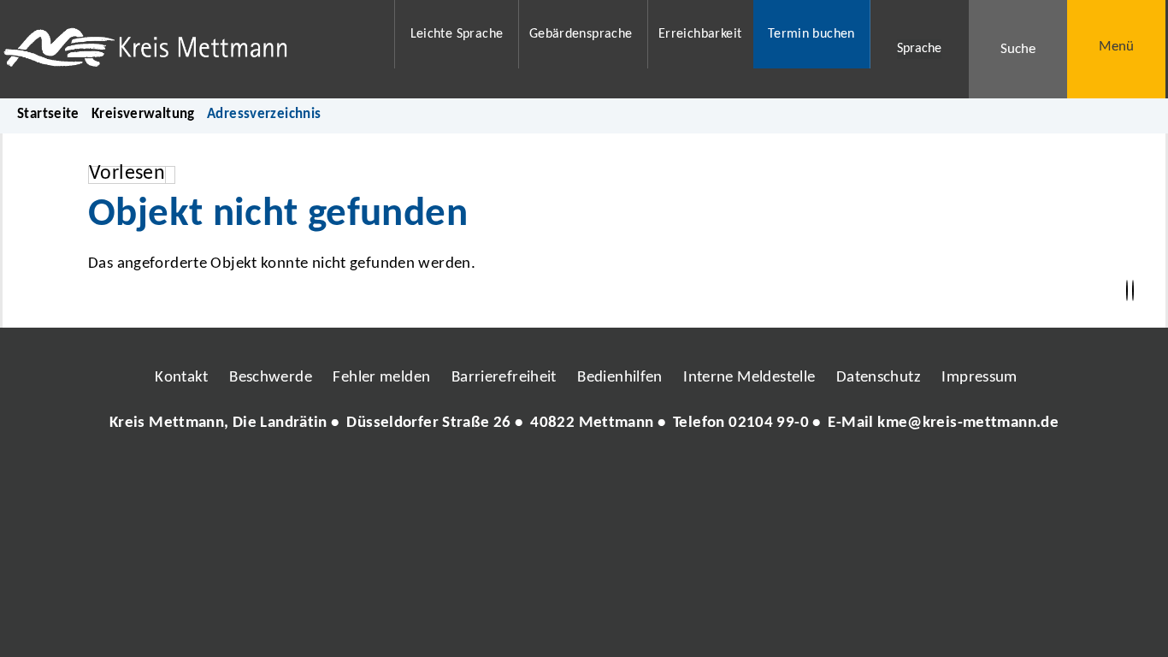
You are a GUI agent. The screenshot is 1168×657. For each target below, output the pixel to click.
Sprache (919, 49)
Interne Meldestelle (749, 378)
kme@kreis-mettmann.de (968, 423)
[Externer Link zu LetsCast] (698, 475)
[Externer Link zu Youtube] (621, 475)
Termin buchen (811, 34)
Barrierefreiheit (504, 378)
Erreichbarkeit (699, 34)
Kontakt (182, 378)
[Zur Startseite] (188, 49)
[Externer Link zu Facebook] (467, 475)
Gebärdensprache (581, 34)
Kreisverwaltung (143, 114)
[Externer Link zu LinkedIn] (582, 475)
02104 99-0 (769, 423)
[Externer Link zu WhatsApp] (659, 475)
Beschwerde (270, 378)
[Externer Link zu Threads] (544, 475)
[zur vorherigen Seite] (1127, 290)
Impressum (979, 378)
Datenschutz (878, 378)
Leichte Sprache (457, 34)
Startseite (48, 114)
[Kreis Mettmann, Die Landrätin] (584, 423)
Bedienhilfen (620, 378)
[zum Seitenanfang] (1133, 290)
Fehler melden (381, 378)
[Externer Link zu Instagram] (505, 475)
